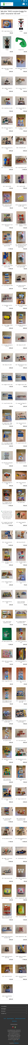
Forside (2, 7)
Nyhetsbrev (14, 1021)
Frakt (5, 1018)
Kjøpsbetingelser (10, 1018)
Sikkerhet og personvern (20, 1018)
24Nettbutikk (16, 1043)
